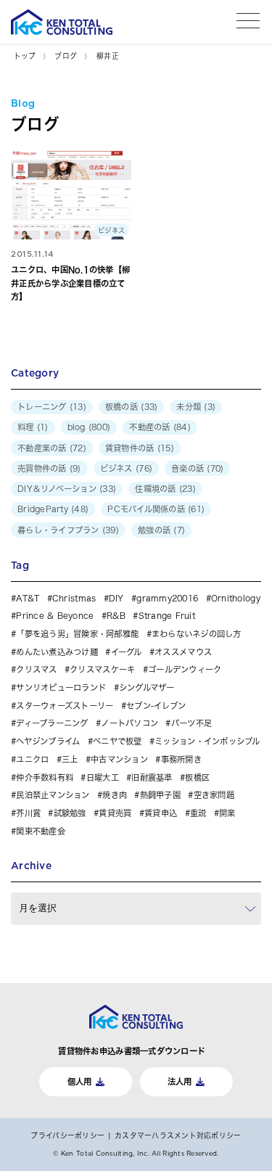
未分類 (188, 407)
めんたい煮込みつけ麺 (57, 652)
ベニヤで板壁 (117, 741)
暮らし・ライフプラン (58, 530)
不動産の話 (149, 427)
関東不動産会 (40, 831)
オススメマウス (183, 652)
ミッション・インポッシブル (207, 741)
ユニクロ (32, 759)
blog (76, 427)
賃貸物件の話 (129, 448)
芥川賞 (28, 813)
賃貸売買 (115, 813)
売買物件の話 (42, 468)
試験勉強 (70, 813)
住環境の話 (155, 489)
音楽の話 (187, 468)
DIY (116, 598)
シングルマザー (147, 687)
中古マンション (119, 759)
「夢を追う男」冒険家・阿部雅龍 (77, 634)
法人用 (180, 1081)
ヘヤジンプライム (48, 741)
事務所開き (181, 759)
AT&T (27, 598)
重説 (198, 813)
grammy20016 (167, 598)
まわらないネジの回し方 (197, 634)
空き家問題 (214, 795)
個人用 (79, 1081)
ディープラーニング (52, 723)
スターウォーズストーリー (64, 706)
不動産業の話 (42, 448)
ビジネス (116, 468)
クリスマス (36, 669)
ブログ (65, 55)
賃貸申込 (160, 813)
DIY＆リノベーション (56, 489)
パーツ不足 (191, 723)
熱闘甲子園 (160, 795)
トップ (25, 55)
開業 (227, 813)
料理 (25, 427)
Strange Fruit (167, 616)
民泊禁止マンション (52, 795)
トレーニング (42, 407)
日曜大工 (102, 777)
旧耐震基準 (151, 777)
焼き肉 (114, 795)
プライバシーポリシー (67, 1135)
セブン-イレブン (156, 706)
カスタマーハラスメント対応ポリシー (178, 1135)
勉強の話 (154, 530)
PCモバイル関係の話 (146, 509)
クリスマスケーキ (102, 669)
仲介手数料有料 (44, 777)
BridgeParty (42, 509)
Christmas (74, 598)
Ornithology (235, 598)
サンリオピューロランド (61, 687)
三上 (70, 759)
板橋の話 (121, 407)
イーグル (126, 652)
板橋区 (197, 777)
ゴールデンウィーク (184, 669)
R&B (116, 616)
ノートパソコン (129, 723)
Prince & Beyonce (55, 616)
